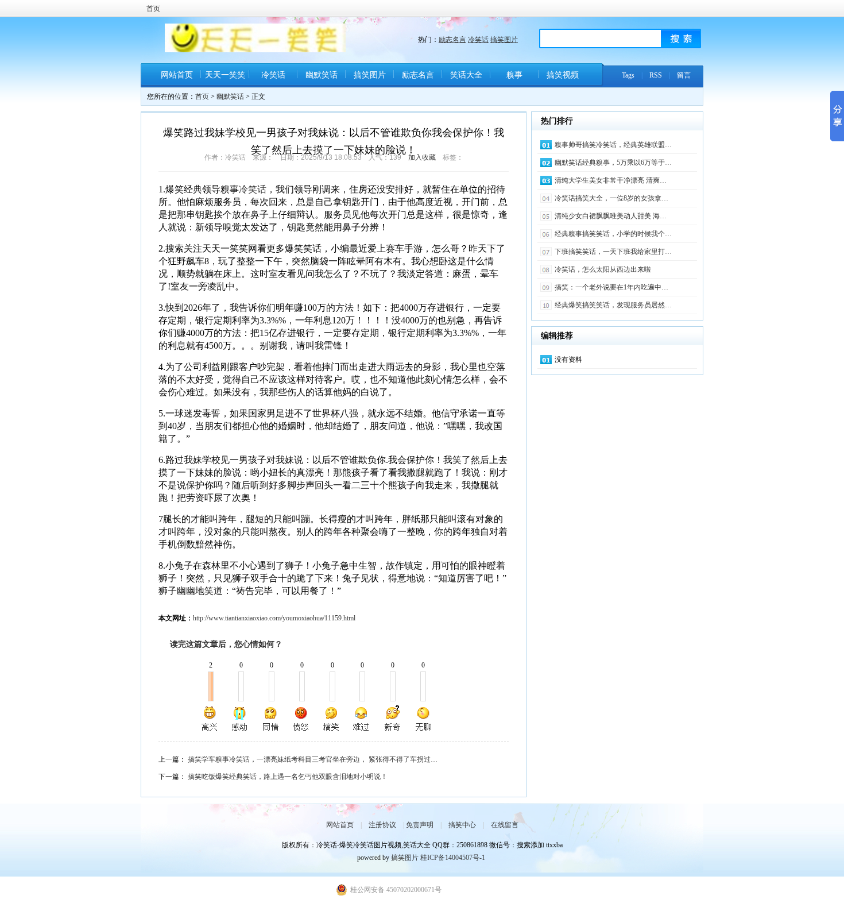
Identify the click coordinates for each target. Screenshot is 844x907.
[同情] (271, 718)
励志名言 (452, 40)
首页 (153, 9)
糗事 (514, 75)
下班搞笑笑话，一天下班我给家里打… (613, 252)
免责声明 (419, 825)
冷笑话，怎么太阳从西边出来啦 (603, 269)
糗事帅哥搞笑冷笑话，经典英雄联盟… (613, 145)
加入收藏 (422, 157)
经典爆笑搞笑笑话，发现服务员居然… (613, 305)
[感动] (240, 718)
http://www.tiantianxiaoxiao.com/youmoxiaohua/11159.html (274, 618)
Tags (628, 75)
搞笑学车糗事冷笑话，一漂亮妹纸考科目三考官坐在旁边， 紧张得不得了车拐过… (313, 759)
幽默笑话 (321, 75)
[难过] (361, 718)
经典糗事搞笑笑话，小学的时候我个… (613, 234)
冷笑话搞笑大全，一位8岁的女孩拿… (611, 198)
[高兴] (210, 718)
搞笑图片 (504, 40)
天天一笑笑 (225, 75)
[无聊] (422, 718)
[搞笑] (331, 718)
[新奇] (392, 718)
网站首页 (177, 75)
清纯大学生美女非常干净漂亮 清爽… (611, 180)
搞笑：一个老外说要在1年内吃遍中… (611, 287)
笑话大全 (466, 75)
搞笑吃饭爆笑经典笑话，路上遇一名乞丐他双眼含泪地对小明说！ (288, 777)
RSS (655, 75)
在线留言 (504, 825)
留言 (684, 75)
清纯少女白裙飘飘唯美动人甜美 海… (611, 216)
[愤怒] (301, 718)
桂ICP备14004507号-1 (452, 858)
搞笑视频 (563, 75)
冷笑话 (478, 40)
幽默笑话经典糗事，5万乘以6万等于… (613, 163)
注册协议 (382, 825)
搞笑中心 (462, 825)
